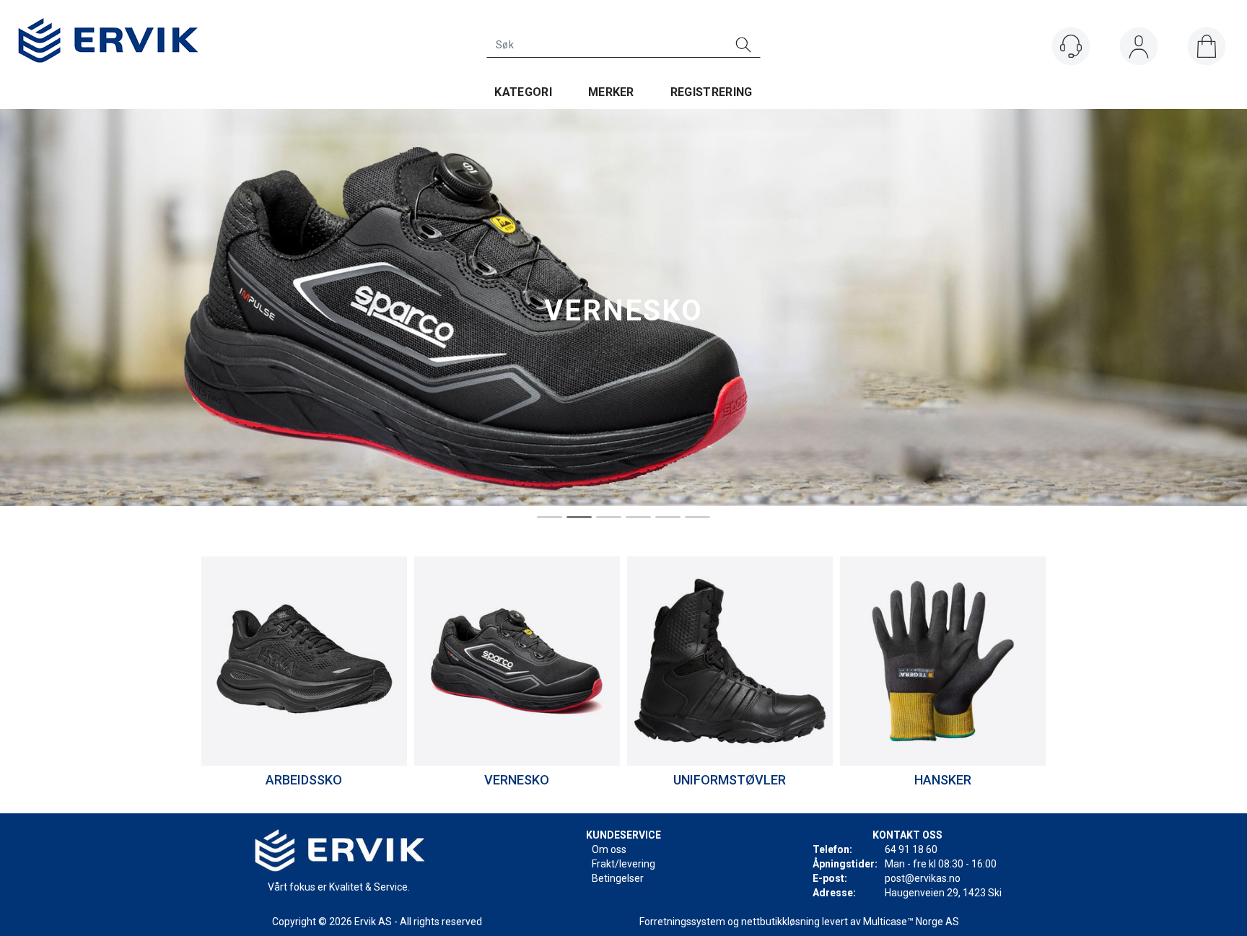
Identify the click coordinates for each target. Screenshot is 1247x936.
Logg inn (1138, 49)
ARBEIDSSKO (304, 779)
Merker (611, 92)
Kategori (523, 92)
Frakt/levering (623, 864)
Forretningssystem (682, 921)
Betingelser (618, 878)
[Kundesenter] (1070, 46)
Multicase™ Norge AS (911, 921)
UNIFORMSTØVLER (729, 779)
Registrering (711, 92)
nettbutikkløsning (780, 921)
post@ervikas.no (923, 878)
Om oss (609, 849)
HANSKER (942, 779)
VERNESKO (516, 779)
